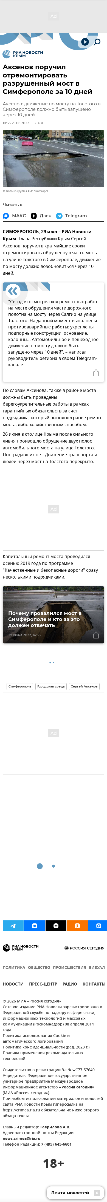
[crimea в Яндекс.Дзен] (56, 925)
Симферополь (20, 686)
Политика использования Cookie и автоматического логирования (36, 1039)
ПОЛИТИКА (14, 968)
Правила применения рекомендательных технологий (43, 1056)
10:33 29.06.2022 (16, 123)
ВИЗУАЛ (97, 968)
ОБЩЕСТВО (39, 968)
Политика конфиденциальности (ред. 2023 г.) (46, 1047)
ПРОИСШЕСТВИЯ (69, 968)
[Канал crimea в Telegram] (13, 925)
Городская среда (51, 686)
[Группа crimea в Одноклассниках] (77, 925)
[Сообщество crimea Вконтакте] (34, 925)
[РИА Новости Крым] (22, 54)
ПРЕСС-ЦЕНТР (43, 985)
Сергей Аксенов (84, 686)
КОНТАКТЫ (94, 985)
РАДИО (70, 985)
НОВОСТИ (13, 985)
